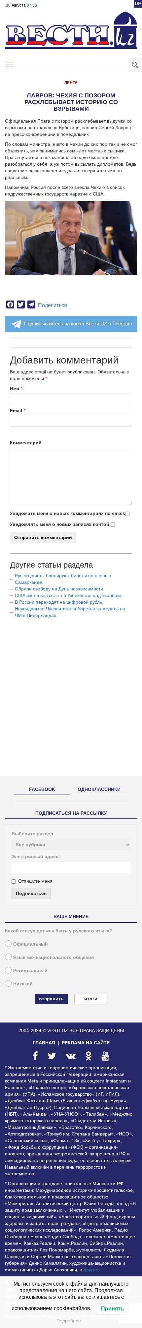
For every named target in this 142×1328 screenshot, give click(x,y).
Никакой (23, 983)
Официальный (30, 944)
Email (16, 410)
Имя (14, 388)
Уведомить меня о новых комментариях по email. (67, 513)
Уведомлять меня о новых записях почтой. (60, 524)
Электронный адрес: (36, 856)
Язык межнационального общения (53, 957)
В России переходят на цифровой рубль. (59, 602)
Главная (44, 1042)
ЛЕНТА (71, 83)
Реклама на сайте (86, 1042)
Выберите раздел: (33, 833)
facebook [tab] (42, 789)
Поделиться (52, 305)
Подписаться (31, 893)
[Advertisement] (71, 700)
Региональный (30, 970)
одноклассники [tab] (99, 789)
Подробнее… (71, 1320)
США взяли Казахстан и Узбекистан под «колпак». (69, 595)
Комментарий (26, 442)
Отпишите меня (35, 881)
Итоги (90, 998)
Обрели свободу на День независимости (59, 588)
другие (91, 1269)
